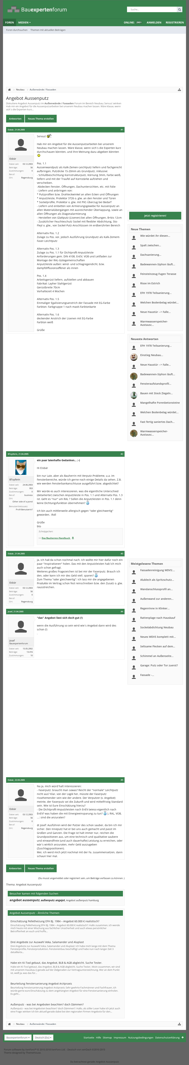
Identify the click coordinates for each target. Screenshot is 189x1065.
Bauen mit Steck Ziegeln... (156, 393)
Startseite (89, 1037)
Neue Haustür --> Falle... (155, 312)
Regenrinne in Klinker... (155, 608)
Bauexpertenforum (17, 1037)
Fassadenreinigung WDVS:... (157, 570)
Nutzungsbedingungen (140, 1037)
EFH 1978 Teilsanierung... (156, 293)
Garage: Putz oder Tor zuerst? (159, 665)
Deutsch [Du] (42, 1037)
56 (31, 167)
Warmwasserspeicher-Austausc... (154, 323)
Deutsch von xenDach (86, 1049)
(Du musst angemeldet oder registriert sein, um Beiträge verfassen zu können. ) (81, 878)
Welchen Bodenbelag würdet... (159, 302)
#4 (122, 611)
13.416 (30, 651)
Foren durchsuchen (17, 30)
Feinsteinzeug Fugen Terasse (158, 274)
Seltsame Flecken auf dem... (157, 646)
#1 (122, 129)
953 (31, 488)
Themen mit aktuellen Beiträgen (48, 30)
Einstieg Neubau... (151, 355)
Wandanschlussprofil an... (156, 589)
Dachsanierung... (150, 254)
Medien (23, 22)
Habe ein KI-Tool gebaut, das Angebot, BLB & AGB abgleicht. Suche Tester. (56, 962)
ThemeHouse (33, 1052)
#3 (122, 553)
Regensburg (27, 177)
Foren (9, 22)
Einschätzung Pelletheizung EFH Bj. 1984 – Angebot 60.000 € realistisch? (55, 921)
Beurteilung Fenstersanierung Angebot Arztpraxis (41, 983)
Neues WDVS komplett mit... (158, 636)
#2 (122, 454)
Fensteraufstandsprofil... (155, 383)
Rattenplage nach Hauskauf (157, 617)
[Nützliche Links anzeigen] (179, 89)
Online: (133, 22)
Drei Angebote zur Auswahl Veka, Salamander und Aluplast (47, 942)
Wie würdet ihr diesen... (155, 235)
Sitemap (107, 1037)
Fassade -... (147, 675)
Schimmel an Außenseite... (156, 656)
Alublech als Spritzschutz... (157, 579)
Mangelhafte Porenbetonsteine (160, 402)
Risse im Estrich (150, 283)
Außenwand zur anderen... (156, 598)
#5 (122, 780)
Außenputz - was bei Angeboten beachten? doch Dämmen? (47, 1004)
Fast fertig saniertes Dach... (157, 422)
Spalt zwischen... (150, 245)
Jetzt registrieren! (155, 215)
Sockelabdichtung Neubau (156, 627)
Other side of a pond (23, 501)
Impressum (120, 1037)
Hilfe (98, 1037)
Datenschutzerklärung (167, 1037)
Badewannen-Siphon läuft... (157, 264)
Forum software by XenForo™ (35, 1049)
